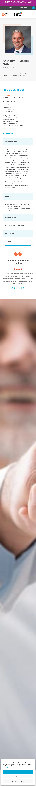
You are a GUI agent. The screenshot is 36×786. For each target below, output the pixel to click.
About (10, 7)
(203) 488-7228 (24, 7)
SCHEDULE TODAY (18, 4)
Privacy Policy (6, 767)
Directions (6, 107)
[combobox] (31, 7)
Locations (16, 7)
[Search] (33, 7)
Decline (18, 776)
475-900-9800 (11, 110)
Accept (18, 772)
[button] (2, 3)
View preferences (18, 781)
